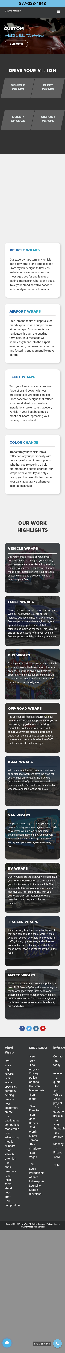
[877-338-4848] (57, 1343)
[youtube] (43, 1028)
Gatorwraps (28, 1227)
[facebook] (22, 1028)
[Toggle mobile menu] (58, 11)
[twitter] (29, 1028)
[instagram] (36, 1028)
